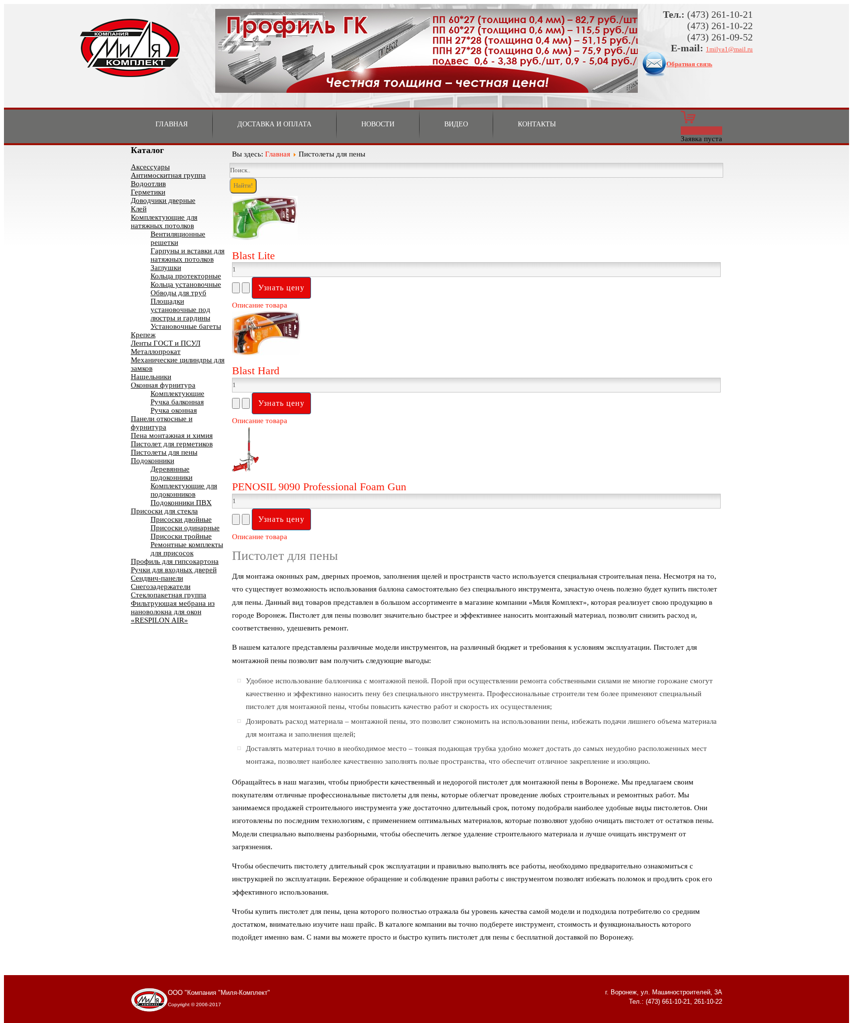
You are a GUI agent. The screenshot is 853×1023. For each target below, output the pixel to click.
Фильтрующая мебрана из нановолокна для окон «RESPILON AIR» (173, 611)
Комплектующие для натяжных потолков (164, 221)
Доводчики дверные (163, 200)
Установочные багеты (186, 326)
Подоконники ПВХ (181, 503)
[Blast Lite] (265, 237)
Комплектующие (177, 393)
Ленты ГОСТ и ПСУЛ (165, 343)
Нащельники (151, 377)
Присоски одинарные (185, 528)
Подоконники (152, 461)
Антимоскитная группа (168, 175)
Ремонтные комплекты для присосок (187, 549)
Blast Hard (255, 370)
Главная (171, 124)
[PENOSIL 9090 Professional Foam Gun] (245, 469)
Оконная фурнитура (163, 385)
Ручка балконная (177, 402)
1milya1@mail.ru (729, 49)
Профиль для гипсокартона (175, 561)
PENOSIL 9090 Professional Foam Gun (319, 486)
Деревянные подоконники (172, 473)
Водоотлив (148, 184)
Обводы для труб (178, 293)
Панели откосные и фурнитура (162, 423)
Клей (139, 209)
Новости (377, 124)
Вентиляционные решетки (178, 238)
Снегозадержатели (161, 586)
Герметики (148, 192)
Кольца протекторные (186, 276)
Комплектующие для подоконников (184, 490)
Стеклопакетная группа (168, 595)
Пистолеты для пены (164, 452)
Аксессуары (150, 167)
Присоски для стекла (164, 511)
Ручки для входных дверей (174, 570)
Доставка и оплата (274, 124)
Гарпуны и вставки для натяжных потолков (188, 255)
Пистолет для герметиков (172, 444)
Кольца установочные (186, 284)
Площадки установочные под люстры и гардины (180, 309)
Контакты (537, 124)
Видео (456, 124)
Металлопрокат (156, 351)
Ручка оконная (174, 410)
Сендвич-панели (157, 578)
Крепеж (143, 335)
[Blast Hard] (266, 353)
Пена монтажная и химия (172, 435)
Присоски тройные (181, 536)
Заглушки (166, 268)
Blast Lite (253, 255)
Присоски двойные (181, 519)
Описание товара (259, 305)
